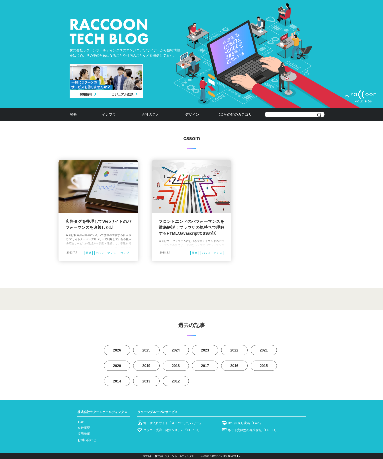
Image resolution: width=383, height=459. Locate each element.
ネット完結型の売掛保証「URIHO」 (253, 430)
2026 (117, 350)
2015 (264, 366)
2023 (205, 350)
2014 (117, 381)
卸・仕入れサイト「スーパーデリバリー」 (172, 423)
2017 (205, 366)
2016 (234, 366)
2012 (176, 381)
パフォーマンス (106, 253)
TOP (81, 422)
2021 (264, 350)
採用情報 (86, 94)
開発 (73, 114)
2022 (234, 350)
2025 (146, 350)
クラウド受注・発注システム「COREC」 (172, 430)
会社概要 (84, 428)
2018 (176, 366)
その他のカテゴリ (238, 114)
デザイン (192, 114)
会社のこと (150, 114)
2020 (117, 366)
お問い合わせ (87, 440)
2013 (146, 381)
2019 (146, 366)
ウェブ (124, 253)
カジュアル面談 (122, 94)
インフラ (109, 114)
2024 (176, 350)
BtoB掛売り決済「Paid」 (245, 423)
